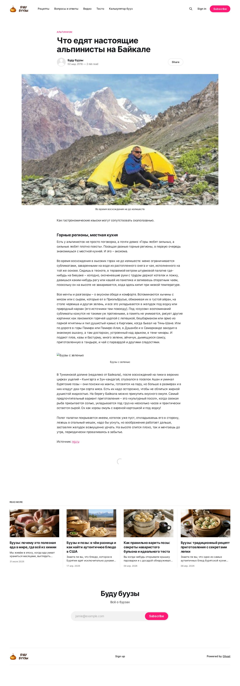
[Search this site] (191, 9)
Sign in (201, 8)
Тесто (100, 8)
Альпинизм (64, 32)
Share (175, 62)
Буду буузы (75, 60)
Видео (87, 8)
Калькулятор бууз (121, 8)
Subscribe (220, 9)
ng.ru (75, 441)
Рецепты (43, 8)
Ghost (226, 656)
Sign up (120, 656)
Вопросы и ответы (66, 8)
